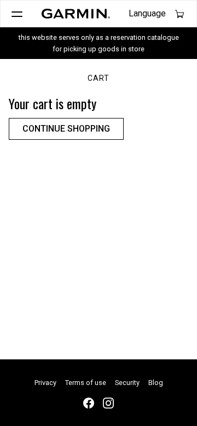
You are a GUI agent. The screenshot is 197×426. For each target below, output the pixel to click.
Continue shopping (66, 128)
